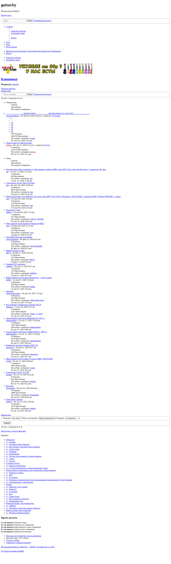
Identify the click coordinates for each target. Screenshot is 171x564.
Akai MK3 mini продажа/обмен (19, 237)
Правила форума (8, 89)
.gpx (8, 226)
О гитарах (56, 116)
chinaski (15, 84)
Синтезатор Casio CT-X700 (17, 372)
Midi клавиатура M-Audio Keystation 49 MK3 (25, 223)
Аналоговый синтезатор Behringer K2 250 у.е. (25, 318)
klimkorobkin (11, 320)
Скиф (32, 138)
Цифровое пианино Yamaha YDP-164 (22, 345)
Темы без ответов (13, 58)
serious (9, 145)
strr (7, 172)
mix (7, 185)
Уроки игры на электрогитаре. (19, 143)
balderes (9, 266)
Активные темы (13, 60)
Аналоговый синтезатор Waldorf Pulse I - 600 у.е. (26, 332)
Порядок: (61, 418)
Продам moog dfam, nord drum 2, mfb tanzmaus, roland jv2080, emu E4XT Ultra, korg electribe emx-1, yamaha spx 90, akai (56, 169)
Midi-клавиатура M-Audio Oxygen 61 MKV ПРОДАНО (29, 359)
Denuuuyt (10, 348)
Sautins (9, 375)
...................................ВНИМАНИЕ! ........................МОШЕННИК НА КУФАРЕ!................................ (48, 113)
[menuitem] (18, 31)
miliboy (9, 212)
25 (12, 129)
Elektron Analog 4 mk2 (15, 251)
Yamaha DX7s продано (15, 264)
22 (12, 123)
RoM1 (8, 280)
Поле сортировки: (31, 418)
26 (12, 132)
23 (12, 125)
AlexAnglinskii (12, 239)
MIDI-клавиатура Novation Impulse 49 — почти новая (28, 278)
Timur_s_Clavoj (36, 314)
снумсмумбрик (12, 116)
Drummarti (10, 388)
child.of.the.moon (13, 293)
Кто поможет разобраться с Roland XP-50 (23, 305)
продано (9, 291)
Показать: (7, 418)
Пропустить (6, 15)
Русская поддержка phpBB (12, 551)
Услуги (47, 145)
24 (12, 127)
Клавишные (9, 79)
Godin (8, 361)
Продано (10, 386)
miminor (9, 307)
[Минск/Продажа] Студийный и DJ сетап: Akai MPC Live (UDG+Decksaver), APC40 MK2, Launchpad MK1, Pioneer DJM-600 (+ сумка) (63, 196)
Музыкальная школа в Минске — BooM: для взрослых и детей (27, 547)
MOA (8, 253)
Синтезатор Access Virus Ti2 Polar (20, 183)
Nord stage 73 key (13, 210)
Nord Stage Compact (14, 399)
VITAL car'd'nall (36, 219)
